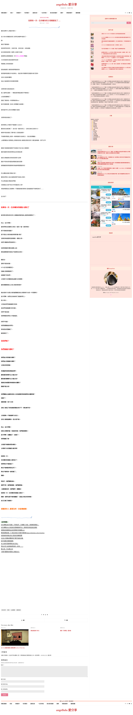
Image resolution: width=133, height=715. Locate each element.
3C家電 (94, 132)
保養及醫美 (4, 12)
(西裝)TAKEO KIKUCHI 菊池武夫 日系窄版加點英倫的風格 (113, 33)
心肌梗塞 (13, 610)
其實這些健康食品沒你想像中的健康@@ (13, 530)
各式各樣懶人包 (96, 136)
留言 (2, 665)
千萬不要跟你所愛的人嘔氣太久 (10, 551)
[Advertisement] (42, 587)
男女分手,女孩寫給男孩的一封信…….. (12, 546)
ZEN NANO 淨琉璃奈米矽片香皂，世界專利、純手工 (112, 44)
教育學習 (95, 131)
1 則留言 (47, 23)
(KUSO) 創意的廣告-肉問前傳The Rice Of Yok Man (13, 647)
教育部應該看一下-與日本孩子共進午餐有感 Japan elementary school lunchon (22, 533)
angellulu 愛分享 (66, 4)
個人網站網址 (4, 689)
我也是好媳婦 (53, 12)
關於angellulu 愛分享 (64, 701)
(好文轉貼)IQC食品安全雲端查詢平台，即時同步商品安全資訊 (19, 527)
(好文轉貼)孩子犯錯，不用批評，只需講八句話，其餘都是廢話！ (20, 524)
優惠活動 (95, 139)
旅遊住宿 (35, 12)
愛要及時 (19, 610)
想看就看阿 (69, 12)
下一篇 (66, 620)
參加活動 (95, 133)
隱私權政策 (71, 701)
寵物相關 (78, 12)
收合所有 (97, 119)
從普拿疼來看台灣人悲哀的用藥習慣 (11, 535)
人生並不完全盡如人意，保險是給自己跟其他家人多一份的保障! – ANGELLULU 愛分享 (29, 655)
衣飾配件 (18, 12)
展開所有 (92, 119)
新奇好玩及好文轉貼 (44, 17)
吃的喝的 (26, 12)
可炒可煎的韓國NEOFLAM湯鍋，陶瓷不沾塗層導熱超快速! (113, 48)
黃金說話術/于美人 (35, 630)
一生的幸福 (43, 12)
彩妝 (11, 12)
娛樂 (61, 12)
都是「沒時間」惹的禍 (65, 630)
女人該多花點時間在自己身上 (9, 543)
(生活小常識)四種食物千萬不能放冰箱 (12, 538)
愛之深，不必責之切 (7, 549)
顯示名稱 (3, 679)
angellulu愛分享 (96, 237)
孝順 (8, 610)
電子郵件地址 (4, 684)
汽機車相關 (95, 135)
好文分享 (4, 610)
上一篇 (22, 620)
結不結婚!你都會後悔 (7, 541)
